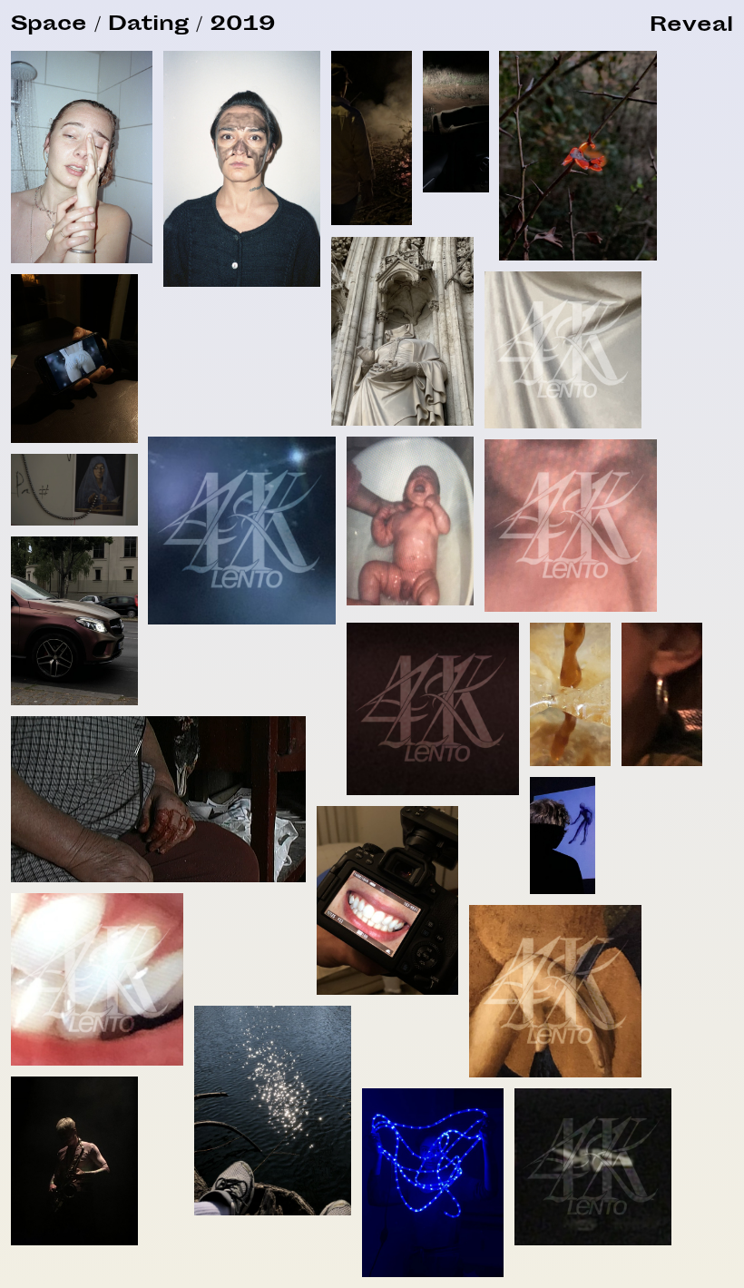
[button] (691, 27)
